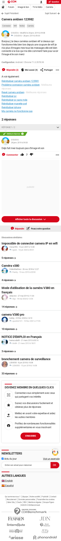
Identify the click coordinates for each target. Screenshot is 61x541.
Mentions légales (34, 502)
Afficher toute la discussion (29, 219)
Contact (53, 497)
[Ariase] (16, 537)
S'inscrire (30, 436)
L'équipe (25, 497)
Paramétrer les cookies (45, 499)
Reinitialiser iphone (11, 107)
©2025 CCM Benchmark (30, 505)
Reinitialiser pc (9, 96)
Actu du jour (10, 458)
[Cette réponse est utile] (22, 155)
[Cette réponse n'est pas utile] (31, 155)
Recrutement (12, 499)
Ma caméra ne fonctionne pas (17, 111)
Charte (19, 502)
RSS (25, 502)
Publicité (45, 497)
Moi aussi (31, 70)
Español (8, 485)
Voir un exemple (51, 458)
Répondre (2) (12, 70)
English (7, 480)
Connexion (6, 26)
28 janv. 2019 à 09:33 (31, 35)
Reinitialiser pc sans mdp (14, 99)
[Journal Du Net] (44, 519)
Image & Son (23, 7)
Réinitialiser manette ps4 (14, 103)
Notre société (35, 497)
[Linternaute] (16, 524)
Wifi (15, 26)
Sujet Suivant (51, 13)
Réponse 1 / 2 (8, 127)
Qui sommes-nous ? (12, 497)
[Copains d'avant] (16, 531)
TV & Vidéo (37, 7)
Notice (22, 26)
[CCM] (12, 2)
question (55, 2)
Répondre (19, 228)
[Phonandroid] (44, 537)
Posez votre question (40, 228)
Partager (48, 70)
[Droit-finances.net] (44, 525)
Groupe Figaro (48, 502)
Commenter (12, 155)
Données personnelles (26, 499)
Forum (11, 7)
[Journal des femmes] (16, 519)
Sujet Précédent (12, 13)
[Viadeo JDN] (44, 531)
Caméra (49, 7)
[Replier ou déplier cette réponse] (57, 127)
